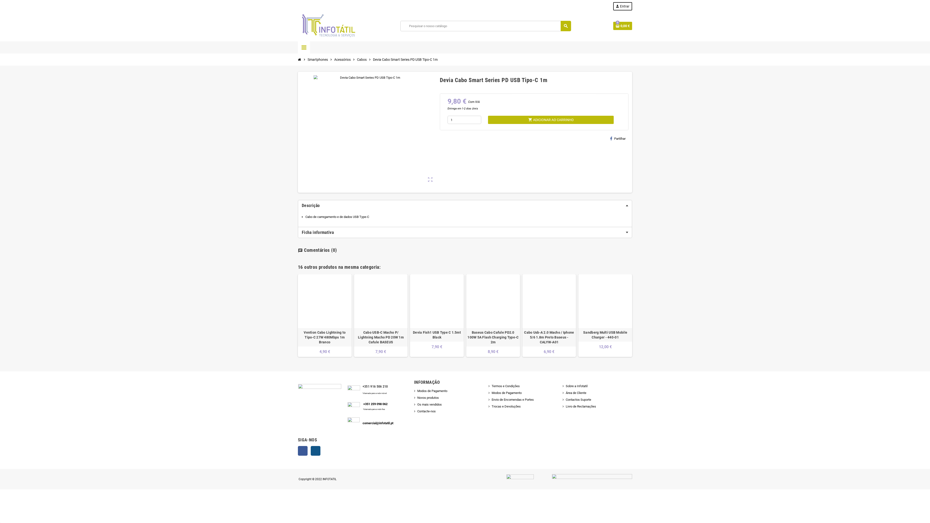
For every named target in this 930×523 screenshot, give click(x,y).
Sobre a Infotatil (577, 386)
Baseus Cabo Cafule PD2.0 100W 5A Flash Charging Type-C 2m (493, 337)
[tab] (465, 205)
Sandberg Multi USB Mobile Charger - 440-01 (605, 335)
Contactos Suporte (578, 399)
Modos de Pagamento (432, 391)
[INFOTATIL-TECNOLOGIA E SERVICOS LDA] (328, 26)
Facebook (303, 451)
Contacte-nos (426, 411)
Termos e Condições (506, 386)
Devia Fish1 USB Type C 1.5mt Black (437, 335)
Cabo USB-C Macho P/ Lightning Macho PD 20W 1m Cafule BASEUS (381, 337)
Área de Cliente (576, 393)
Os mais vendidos (429, 404)
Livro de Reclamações (581, 406)
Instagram (315, 451)
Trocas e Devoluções (506, 406)
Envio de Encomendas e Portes (513, 399)
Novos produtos (428, 398)
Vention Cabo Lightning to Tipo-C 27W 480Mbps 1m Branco (325, 337)
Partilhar (620, 138)
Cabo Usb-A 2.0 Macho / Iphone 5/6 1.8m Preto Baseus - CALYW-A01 (549, 337)
